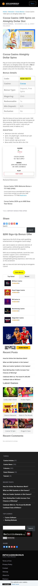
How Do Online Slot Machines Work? (15, 358)
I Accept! (6, 584)
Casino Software (10, 517)
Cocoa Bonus (19, 12)
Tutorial (6, 476)
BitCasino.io (16, 299)
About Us (6, 575)
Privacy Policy (7, 564)
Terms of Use (7, 561)
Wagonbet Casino (18, 318)
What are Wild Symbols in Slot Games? (15, 362)
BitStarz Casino (17, 281)
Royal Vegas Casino (18, 290)
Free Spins (23, 211)
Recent (27, 276)
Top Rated (11, 276)
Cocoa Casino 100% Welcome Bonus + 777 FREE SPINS (18, 187)
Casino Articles (8, 460)
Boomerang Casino (18, 309)
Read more (23, 195)
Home (5, 12)
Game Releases (8, 472)
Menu (32, 3)
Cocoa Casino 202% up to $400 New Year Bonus (17, 202)
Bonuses (11, 12)
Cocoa (23, 83)
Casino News (7, 464)
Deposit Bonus (13, 211)
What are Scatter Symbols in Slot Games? (16, 366)
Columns (6, 468)
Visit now (19, 174)
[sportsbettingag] (17, 338)
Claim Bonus (19, 272)
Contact (5, 568)
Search (5, 226)
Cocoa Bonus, (8, 24)
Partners (5, 579)
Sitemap (5, 572)
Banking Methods (11, 520)
